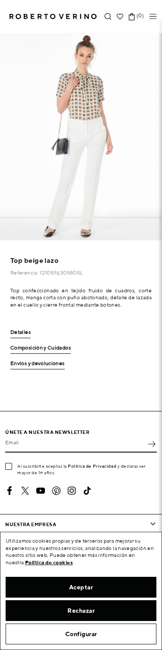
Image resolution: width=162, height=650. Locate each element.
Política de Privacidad (92, 466)
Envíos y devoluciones (37, 363)
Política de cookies (49, 562)
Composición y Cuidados (40, 348)
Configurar (81, 634)
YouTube (40, 490)
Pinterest (56, 490)
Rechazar (81, 610)
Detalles (20, 332)
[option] (81, 136)
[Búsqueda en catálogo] (108, 16)
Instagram (71, 490)
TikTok (87, 490)
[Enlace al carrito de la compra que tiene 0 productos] (132, 16)
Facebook (9, 490)
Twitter (25, 490)
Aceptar (81, 587)
